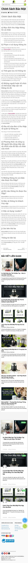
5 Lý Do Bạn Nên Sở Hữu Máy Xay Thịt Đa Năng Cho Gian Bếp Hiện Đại (12, 300)
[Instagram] (9, 553)
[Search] (25, 4)
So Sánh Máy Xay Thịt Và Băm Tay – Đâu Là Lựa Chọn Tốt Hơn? (13, 438)
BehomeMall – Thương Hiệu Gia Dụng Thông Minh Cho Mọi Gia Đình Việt (13, 402)
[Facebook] (2, 553)
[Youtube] (5, 553)
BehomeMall (7, 49)
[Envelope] (7, 553)
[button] (3, 2)
